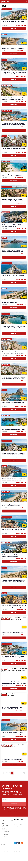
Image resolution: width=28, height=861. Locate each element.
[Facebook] (17, 843)
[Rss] (22, 843)
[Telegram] (15, 843)
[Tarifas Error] (6, 1)
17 (23, 772)
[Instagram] (19, 843)
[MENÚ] (26, 1)
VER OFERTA (14, 28)
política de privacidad (16, 811)
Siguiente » (14, 775)
